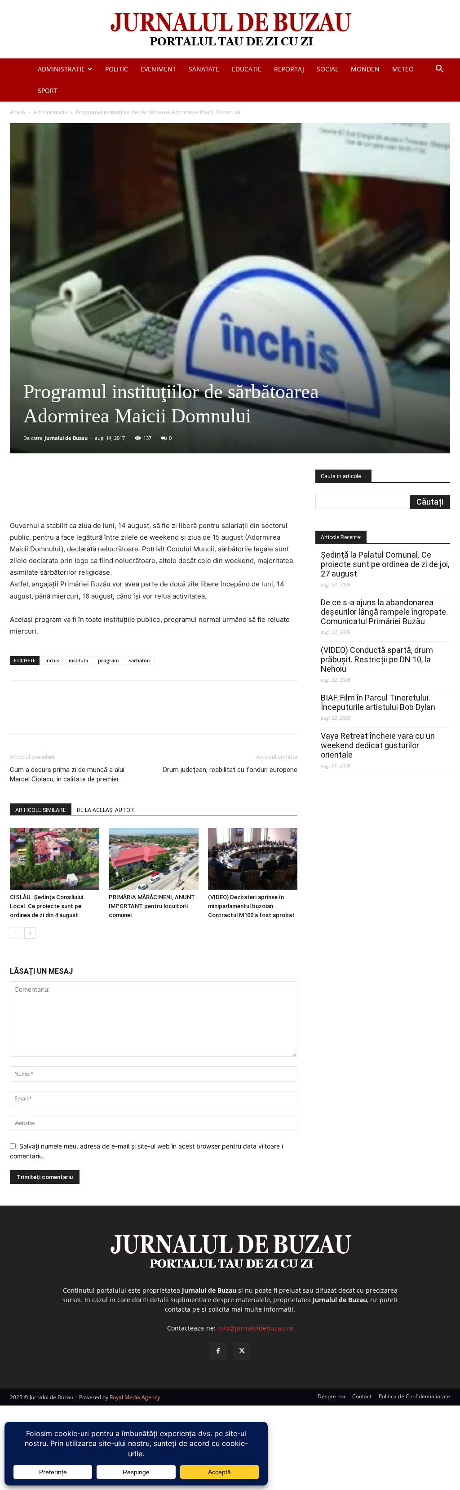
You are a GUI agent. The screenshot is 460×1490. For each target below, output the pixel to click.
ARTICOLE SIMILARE (40, 810)
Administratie (61, 69)
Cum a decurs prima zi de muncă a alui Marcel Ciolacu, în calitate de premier (67, 774)
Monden (365, 69)
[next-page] (29, 933)
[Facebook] (77, 494)
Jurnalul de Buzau (66, 438)
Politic (116, 69)
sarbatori (139, 660)
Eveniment (158, 69)
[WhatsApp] (139, 494)
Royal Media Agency (135, 1397)
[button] (439, 70)
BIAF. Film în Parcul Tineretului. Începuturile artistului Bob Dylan (378, 702)
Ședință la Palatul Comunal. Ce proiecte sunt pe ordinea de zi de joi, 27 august (385, 564)
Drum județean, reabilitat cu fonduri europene (230, 770)
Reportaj (289, 69)
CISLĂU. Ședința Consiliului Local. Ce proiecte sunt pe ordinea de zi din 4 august (46, 906)
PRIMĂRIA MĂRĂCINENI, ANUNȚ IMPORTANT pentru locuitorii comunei (152, 906)
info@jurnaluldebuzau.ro (255, 1328)
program (108, 660)
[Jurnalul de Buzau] (230, 29)
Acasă (17, 112)
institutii (78, 660)
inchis (52, 660)
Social (327, 69)
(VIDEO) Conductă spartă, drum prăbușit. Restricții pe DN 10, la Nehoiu (377, 659)
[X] (97, 494)
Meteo (403, 69)
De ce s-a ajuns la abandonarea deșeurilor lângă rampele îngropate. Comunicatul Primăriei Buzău (384, 612)
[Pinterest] (118, 494)
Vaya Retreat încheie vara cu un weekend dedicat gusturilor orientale (378, 745)
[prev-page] (15, 933)
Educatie (246, 69)
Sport (48, 90)
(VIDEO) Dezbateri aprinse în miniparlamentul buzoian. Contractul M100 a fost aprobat (251, 906)
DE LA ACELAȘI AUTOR (105, 810)
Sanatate (204, 69)
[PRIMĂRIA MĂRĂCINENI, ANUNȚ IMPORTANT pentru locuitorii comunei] (153, 859)
